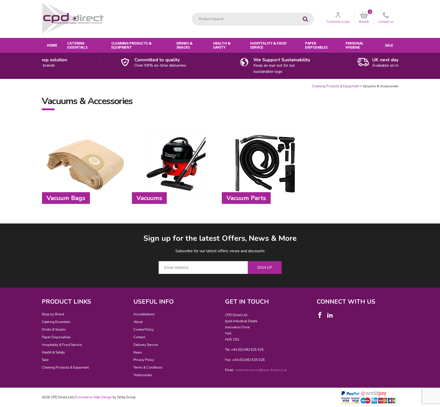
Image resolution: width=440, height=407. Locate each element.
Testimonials (142, 375)
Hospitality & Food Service (268, 45)
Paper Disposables (316, 45)
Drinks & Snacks (184, 45)
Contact (139, 337)
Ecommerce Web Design (93, 397)
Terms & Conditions (148, 367)
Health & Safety (221, 45)
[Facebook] (320, 315)
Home (52, 45)
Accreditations (144, 314)
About (138, 322)
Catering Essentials (77, 45)
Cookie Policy (143, 329)
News (137, 352)
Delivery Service (145, 345)
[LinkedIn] (330, 315)
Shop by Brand (53, 314)
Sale (389, 45)
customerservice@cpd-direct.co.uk (261, 370)
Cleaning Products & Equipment (131, 45)
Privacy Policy (143, 360)
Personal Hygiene (355, 45)
